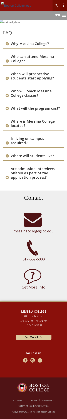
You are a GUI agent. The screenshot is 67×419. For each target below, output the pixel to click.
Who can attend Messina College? (32, 58)
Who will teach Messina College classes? (31, 93)
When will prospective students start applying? (32, 76)
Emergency (48, 400)
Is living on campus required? (27, 140)
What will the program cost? (35, 108)
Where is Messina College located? (33, 123)
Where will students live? (32, 156)
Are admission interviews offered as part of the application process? (33, 173)
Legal (34, 400)
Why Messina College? (30, 43)
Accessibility (20, 400)
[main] (33, 170)
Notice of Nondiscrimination (33, 406)
